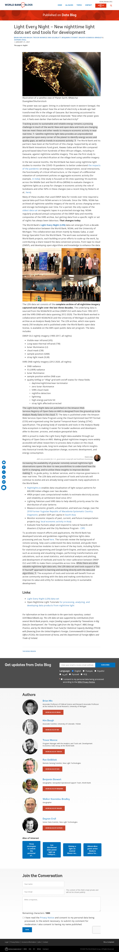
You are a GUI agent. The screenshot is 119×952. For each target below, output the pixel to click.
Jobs (39, 942)
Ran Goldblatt (54, 37)
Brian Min (18, 37)
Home (60, 5)
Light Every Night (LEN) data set (43, 598)
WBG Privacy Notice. (86, 682)
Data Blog (69, 15)
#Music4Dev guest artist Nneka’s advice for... (92, 849)
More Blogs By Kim (52, 730)
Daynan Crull (20, 40)
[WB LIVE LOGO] (100, 5)
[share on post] (4, 472)
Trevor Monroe (40, 37)
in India (35, 178)
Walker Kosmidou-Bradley (90, 37)
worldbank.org (105, 1)
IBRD (25, 949)
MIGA (39, 949)
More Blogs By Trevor (54, 752)
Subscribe (105, 665)
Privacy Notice (47, 917)
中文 (85, 674)
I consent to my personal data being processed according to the (83, 680)
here (28, 192)
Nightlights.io (34, 487)
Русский (75, 674)
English (25, 45)
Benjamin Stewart (70, 37)
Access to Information (29, 942)
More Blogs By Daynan (54, 828)
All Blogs (69, 5)
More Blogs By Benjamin (54, 789)
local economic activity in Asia (56, 521)
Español (100, 671)
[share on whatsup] (4, 482)
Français (89, 671)
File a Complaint (109, 942)
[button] (111, 6)
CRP (82, 528)
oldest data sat (30, 210)
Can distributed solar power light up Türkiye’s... (52, 849)
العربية (64, 674)
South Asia (70, 514)
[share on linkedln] (4, 477)
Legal (6, 942)
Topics (79, 5)
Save (27, 929)
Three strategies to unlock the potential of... (31, 850)
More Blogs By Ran (52, 769)
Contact (88, 5)
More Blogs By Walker (54, 808)
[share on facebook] (4, 467)
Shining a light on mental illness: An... (72, 849)
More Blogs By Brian (53, 712)
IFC (34, 949)
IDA (30, 949)
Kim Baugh (27, 37)
